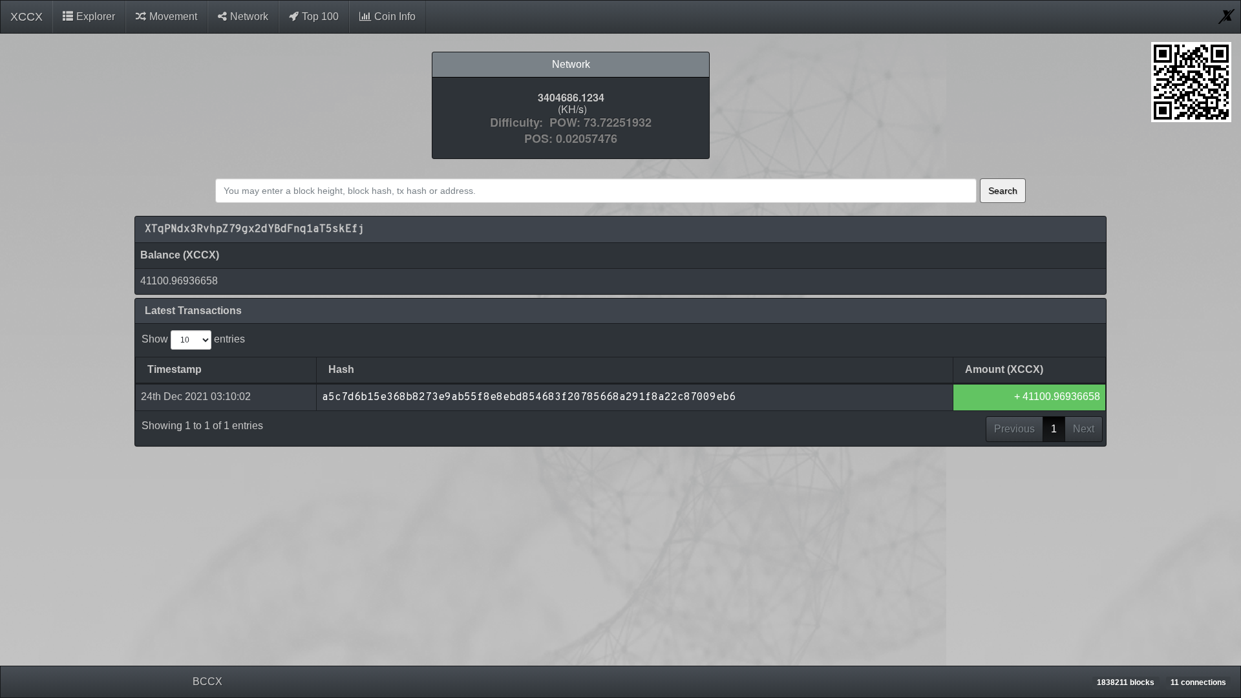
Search (1002, 190)
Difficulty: (519, 122)
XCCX (26, 16)
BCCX (207, 681)
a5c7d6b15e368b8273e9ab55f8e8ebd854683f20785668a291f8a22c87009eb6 (529, 397)
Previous (1014, 428)
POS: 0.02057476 (570, 138)
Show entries (193, 338)
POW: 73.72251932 (600, 122)
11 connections (1198, 682)
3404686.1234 (571, 98)
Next (1083, 428)
